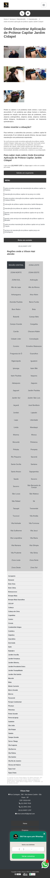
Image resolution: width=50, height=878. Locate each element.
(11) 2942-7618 (25, 803)
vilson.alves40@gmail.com (26, 814)
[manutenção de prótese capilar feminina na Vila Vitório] (14, 74)
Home (25, 823)
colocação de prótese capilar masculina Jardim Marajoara (24, 204)
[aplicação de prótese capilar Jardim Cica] (36, 74)
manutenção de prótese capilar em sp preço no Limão (22, 194)
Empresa (25, 830)
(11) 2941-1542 (25, 807)
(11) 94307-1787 (17, 165)
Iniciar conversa (28, 856)
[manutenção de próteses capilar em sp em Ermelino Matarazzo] (14, 52)
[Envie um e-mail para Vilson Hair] (27, 13)
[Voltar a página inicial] (6, 4)
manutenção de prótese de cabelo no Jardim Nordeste (23, 208)
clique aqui (28, 165)
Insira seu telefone (28, 845)
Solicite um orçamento (24, 173)
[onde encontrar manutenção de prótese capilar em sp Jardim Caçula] (36, 52)
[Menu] (44, 5)
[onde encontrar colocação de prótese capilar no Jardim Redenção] (14, 96)
